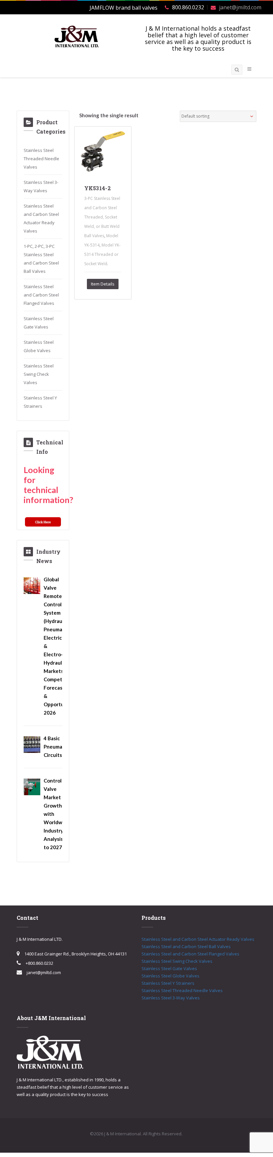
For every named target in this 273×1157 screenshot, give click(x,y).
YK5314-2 (97, 188)
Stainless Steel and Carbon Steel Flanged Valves (41, 295)
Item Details (103, 284)
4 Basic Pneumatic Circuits (56, 746)
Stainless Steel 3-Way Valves (170, 998)
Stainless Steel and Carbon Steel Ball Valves (186, 946)
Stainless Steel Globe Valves (170, 976)
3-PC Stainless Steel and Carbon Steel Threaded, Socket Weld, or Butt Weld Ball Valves (102, 217)
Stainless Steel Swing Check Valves (39, 374)
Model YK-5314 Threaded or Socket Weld (102, 254)
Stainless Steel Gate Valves (169, 968)
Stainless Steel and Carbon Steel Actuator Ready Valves (197, 939)
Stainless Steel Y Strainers (167, 983)
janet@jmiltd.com (240, 7)
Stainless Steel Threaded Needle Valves (41, 158)
